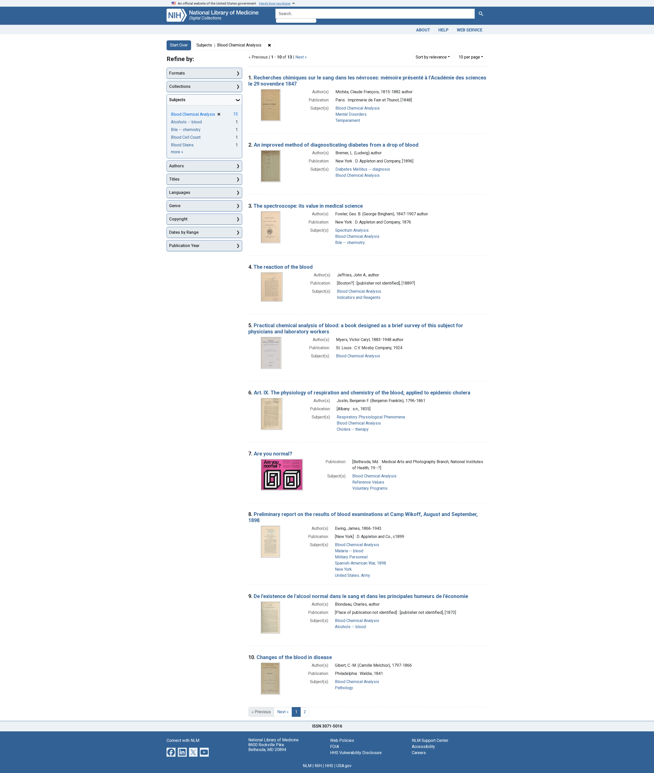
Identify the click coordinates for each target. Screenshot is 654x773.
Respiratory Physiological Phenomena (371, 417)
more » (177, 151)
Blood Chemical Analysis (357, 108)
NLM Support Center (430, 740)
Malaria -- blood (349, 550)
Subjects (177, 99)
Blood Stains (182, 145)
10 (469, 57)
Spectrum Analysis (352, 230)
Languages (179, 192)
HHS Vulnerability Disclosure (356, 752)
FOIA (334, 746)
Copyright (178, 219)
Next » (301, 57)
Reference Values (368, 482)
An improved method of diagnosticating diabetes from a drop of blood (336, 145)
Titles (174, 179)
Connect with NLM (183, 740)
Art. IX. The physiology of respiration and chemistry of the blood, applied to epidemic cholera (362, 393)
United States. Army (352, 575)
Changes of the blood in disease (294, 657)
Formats (177, 73)
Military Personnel (351, 557)
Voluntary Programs (370, 488)
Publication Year (184, 245)
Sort (431, 57)
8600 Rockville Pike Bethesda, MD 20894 (267, 747)
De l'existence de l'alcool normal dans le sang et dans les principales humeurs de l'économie (361, 596)
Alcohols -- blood (350, 626)
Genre (174, 205)
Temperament (347, 120)
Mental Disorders (351, 114)
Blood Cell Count (186, 137)
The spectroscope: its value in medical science (308, 206)
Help (443, 30)
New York (343, 569)
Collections (180, 86)
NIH (318, 765)
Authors (176, 165)
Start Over (179, 45)
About (423, 30)
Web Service (469, 30)
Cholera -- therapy (353, 429)
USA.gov (344, 765)
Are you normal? (273, 454)
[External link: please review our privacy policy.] (171, 751)
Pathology (344, 687)
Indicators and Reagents (358, 297)
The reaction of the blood (283, 267)
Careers (419, 752)
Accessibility (423, 746)
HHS (329, 765)
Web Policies (342, 740)
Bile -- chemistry (350, 242)
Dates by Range (183, 232)
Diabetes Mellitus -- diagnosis (362, 169)
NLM (307, 765)
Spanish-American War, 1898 (360, 563)
